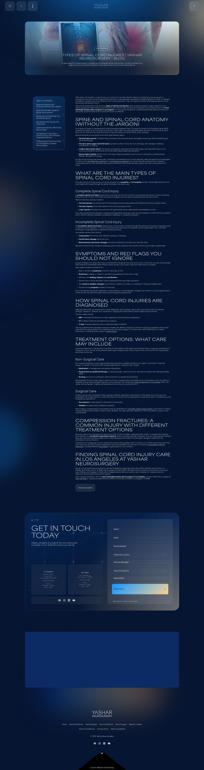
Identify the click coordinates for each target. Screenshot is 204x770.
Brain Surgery (121, 724)
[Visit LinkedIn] (69, 600)
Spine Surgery (91, 724)
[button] (21, 6)
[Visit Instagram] (64, 600)
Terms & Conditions (87, 729)
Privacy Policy (102, 729)
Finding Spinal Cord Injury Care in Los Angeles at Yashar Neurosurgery (48, 143)
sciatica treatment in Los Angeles (147, 382)
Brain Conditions (106, 724)
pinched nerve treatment (119, 161)
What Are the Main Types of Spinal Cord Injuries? (47, 111)
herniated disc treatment (97, 161)
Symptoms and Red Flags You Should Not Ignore (48, 117)
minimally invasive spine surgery (140, 409)
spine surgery (111, 331)
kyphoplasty (103, 447)
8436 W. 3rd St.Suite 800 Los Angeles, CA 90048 (48, 576)
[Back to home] (102, 6)
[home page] (102, 713)
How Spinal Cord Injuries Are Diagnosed (47, 123)
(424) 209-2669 (81, 479)
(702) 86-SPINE (85, 580)
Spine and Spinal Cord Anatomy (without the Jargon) (48, 106)
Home (64, 724)
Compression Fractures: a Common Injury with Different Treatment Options (48, 136)
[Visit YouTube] (74, 600)
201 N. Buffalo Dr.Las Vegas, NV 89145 (85, 576)
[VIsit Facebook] (59, 600)
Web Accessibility (118, 729)
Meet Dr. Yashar (135, 724)
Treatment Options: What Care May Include (48, 129)
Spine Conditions (76, 724)
